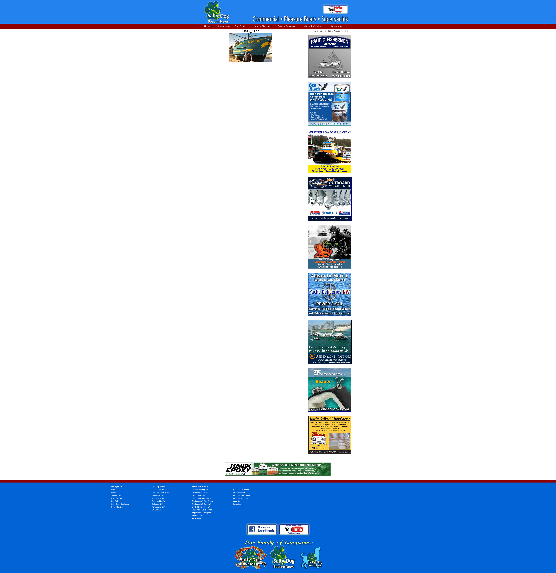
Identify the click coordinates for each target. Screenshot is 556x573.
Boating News (223, 26)
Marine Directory (262, 26)
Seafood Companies (287, 26)
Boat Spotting (241, 26)
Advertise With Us (339, 26)
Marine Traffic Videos (313, 26)
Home (207, 26)
